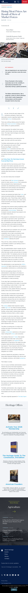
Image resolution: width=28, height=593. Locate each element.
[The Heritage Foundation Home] (4, 2)
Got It (14, 589)
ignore (8, 148)
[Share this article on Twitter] (8, 108)
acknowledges (12, 210)
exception (22, 358)
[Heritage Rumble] (15, 575)
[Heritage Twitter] (2, 575)
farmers (13, 333)
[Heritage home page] (2, 550)
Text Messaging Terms (6, 583)
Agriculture (9, 7)
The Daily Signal (22, 396)
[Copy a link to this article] (18, 108)
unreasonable (8, 332)
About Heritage (9, 549)
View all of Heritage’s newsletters (9, 567)
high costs (8, 307)
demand (16, 182)
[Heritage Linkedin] (13, 575)
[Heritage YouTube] (18, 575)
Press (6, 554)
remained (6, 238)
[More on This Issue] (14, 512)
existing (5, 305)
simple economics (11, 124)
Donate (25, 1)
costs (22, 194)
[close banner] (27, 586)
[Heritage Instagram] (10, 575)
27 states (15, 337)
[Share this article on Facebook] (13, 108)
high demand (14, 180)
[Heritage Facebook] (7, 575)
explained (16, 340)
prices (9, 119)
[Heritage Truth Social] (4, 575)
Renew (7, 556)
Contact (7, 558)
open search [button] (18, 2)
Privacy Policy (4, 580)
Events (6, 552)
